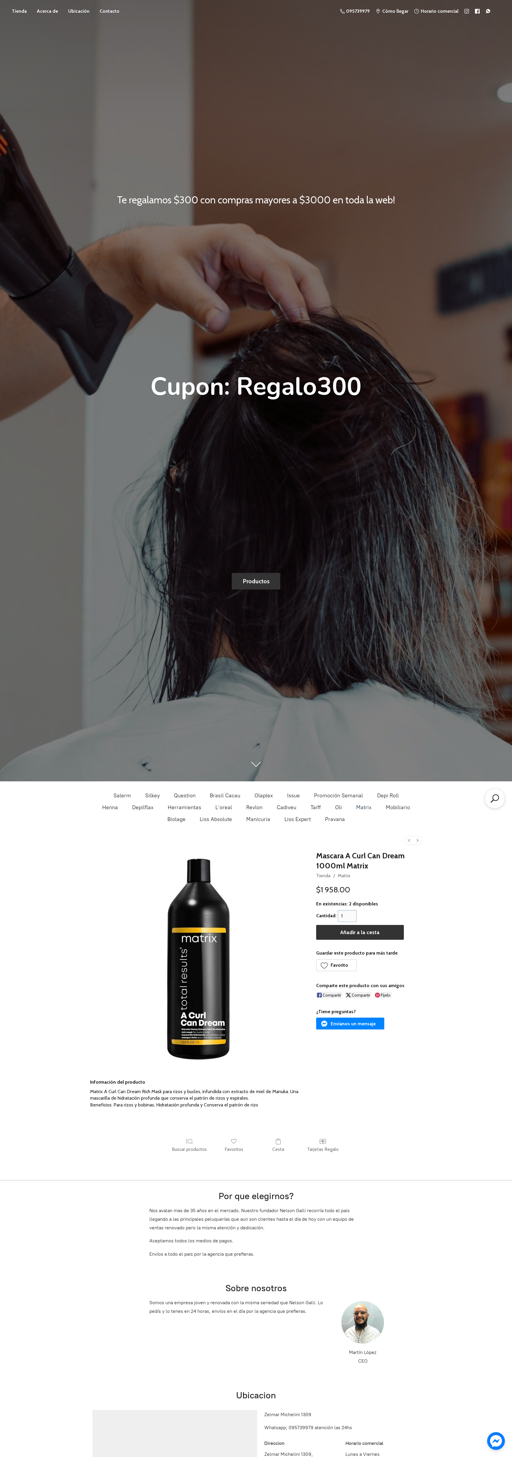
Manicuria (258, 819)
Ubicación (78, 11)
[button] (336, 965)
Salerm (122, 795)
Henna (110, 807)
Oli (338, 807)
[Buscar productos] (494, 798)
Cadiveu (286, 807)
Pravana (335, 819)
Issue (293, 795)
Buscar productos (189, 1149)
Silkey (152, 795)
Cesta (278, 1149)
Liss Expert (297, 819)
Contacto (109, 11)
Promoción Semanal (338, 795)
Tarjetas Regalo (323, 1149)
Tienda (19, 11)
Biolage (176, 819)
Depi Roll (388, 795)
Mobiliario (398, 807)
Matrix (364, 807)
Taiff (316, 807)
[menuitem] (409, 840)
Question (185, 795)
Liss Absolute (216, 819)
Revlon (254, 807)
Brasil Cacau (225, 795)
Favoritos (234, 1149)
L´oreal (223, 807)
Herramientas (184, 807)
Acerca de (47, 11)
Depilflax (142, 807)
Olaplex (264, 795)
